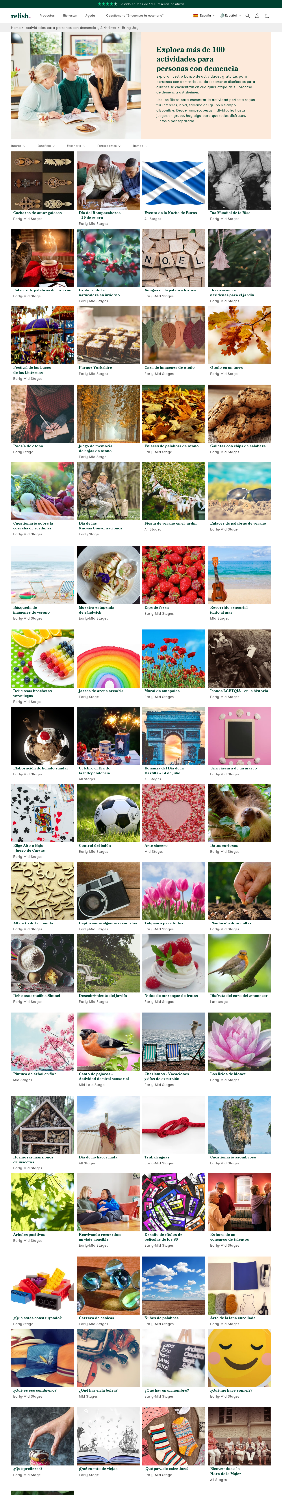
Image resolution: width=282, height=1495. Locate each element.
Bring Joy (130, 27)
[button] (247, 15)
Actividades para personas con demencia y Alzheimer (71, 27)
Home (15, 27)
